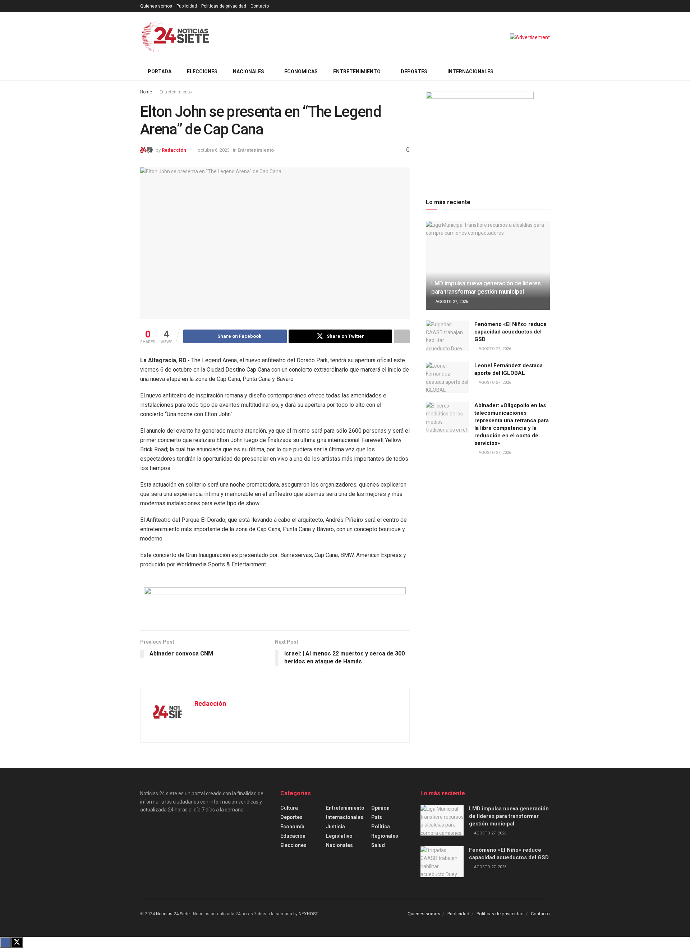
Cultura (289, 808)
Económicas (301, 71)
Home (146, 92)
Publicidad (186, 6)
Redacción (174, 150)
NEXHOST (308, 913)
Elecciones (202, 71)
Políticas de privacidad (223, 6)
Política (380, 826)
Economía (292, 826)
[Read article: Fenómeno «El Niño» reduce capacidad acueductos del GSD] (447, 336)
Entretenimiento (357, 71)
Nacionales (248, 71)
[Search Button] (547, 71)
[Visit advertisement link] (530, 37)
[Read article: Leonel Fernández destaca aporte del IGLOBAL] (447, 377)
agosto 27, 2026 (451, 301)
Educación (292, 836)
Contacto (259, 6)
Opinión (380, 808)
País (376, 817)
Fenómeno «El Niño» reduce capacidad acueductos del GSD (510, 331)
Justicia (335, 826)
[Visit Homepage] (175, 37)
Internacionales (470, 71)
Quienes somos (156, 6)
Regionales (384, 836)
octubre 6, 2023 (214, 150)
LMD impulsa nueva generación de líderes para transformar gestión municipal (509, 816)
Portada (159, 71)
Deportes (414, 71)
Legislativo (339, 836)
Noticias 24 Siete (173, 913)
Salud (378, 845)
